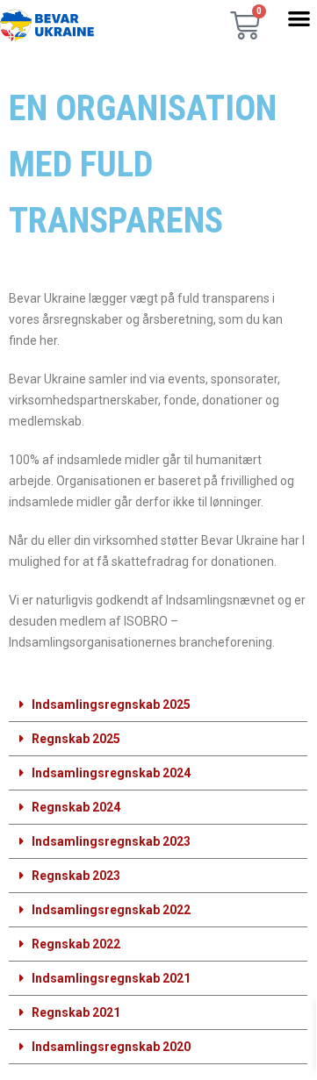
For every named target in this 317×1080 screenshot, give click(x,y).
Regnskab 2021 (76, 1012)
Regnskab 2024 (76, 807)
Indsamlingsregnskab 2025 (111, 704)
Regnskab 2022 (76, 944)
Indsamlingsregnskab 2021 (111, 978)
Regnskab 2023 (76, 876)
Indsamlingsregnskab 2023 (111, 841)
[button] (299, 18)
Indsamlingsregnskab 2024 (111, 773)
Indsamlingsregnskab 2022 (111, 910)
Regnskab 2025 (76, 739)
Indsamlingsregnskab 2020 (111, 1047)
